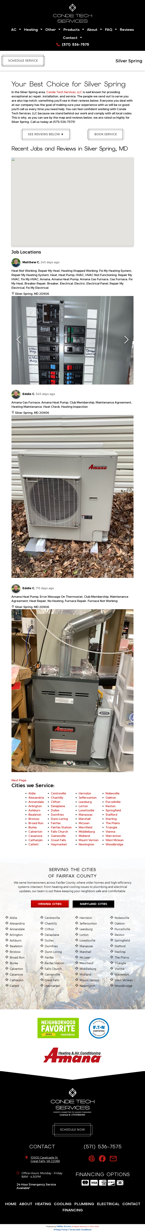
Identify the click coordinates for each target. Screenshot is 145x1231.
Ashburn (34, 810)
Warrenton (113, 836)
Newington (86, 844)
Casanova (35, 836)
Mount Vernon (88, 840)
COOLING (62, 1204)
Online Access (64, 1226)
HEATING (43, 1204)
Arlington (35, 806)
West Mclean (115, 840)
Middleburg (87, 831)
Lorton (83, 806)
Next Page (18, 780)
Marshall (85, 819)
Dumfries (57, 814)
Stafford (111, 814)
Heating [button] (31, 29)
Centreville (58, 793)
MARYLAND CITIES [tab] (93, 904)
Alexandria (36, 797)
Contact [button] (71, 37)
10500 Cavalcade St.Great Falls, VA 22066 (45, 1159)
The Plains (113, 823)
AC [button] (14, 29)
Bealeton (34, 814)
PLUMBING (84, 1204)
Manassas (85, 814)
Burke (32, 827)
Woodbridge (114, 844)
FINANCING (72, 1210)
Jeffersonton (88, 797)
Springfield (113, 810)
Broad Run (35, 823)
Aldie (32, 793)
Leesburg (85, 802)
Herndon (85, 793)
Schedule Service (23, 60)
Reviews (127, 29)
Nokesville (113, 793)
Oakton (111, 797)
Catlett (33, 844)
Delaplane (58, 806)
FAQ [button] (109, 29)
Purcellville (113, 802)
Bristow (33, 819)
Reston (110, 806)
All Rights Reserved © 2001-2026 (85, 1226)
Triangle (111, 827)
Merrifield (85, 827)
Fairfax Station (61, 827)
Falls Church (59, 831)
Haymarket (59, 844)
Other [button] (51, 29)
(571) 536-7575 (74, 44)
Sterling (111, 819)
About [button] (93, 29)
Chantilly (57, 797)
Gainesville (58, 836)
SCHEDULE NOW (72, 1129)
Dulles (55, 810)
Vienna (110, 831)
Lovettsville (86, 810)
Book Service (105, 134)
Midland (84, 836)
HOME (10, 1204)
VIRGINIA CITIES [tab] (50, 904)
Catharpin (35, 840)
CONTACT (131, 1204)
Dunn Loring (59, 819)
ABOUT (25, 1204)
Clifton (55, 802)
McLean (84, 823)
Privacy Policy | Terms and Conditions (72, 1230)
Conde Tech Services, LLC (64, 92)
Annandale (36, 802)
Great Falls (58, 840)
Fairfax (56, 823)
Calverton (35, 831)
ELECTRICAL (108, 1204)
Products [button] (72, 29)
